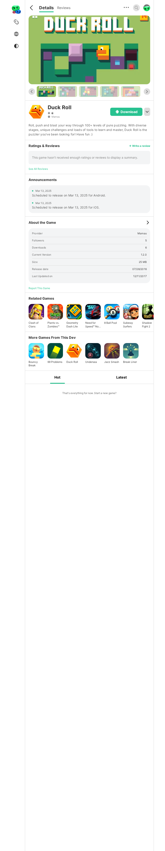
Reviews (63, 8)
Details (46, 7)
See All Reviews (38, 168)
